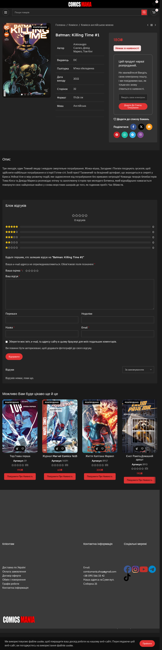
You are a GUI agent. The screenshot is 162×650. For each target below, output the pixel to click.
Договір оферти (11, 575)
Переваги (11, 313)
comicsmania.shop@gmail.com (99, 571)
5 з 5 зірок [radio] (37, 270)
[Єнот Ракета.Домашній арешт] (139, 426)
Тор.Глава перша (20, 456)
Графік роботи (10, 583)
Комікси (73, 24)
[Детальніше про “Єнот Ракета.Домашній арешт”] (137, 448)
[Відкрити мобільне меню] (6, 12)
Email (85, 327)
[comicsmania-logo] (18, 619)
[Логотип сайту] (80, 3)
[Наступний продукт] (155, 25)
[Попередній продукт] (148, 25)
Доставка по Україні (13, 567)
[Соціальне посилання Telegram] (132, 135)
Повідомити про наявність (20, 476)
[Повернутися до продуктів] (151, 25)
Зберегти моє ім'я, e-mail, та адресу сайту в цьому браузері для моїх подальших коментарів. (63, 341)
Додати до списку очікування (133, 106)
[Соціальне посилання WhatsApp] (125, 135)
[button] (5, 60)
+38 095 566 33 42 (93, 575)
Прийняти (147, 643)
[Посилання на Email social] (149, 127)
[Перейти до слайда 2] (25, 94)
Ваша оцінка (14, 270)
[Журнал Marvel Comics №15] (59, 426)
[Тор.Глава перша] (19, 426)
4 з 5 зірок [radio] (34, 270)
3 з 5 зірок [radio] (32, 270)
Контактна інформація (15, 587)
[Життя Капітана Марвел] (99, 426)
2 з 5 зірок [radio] (29, 270)
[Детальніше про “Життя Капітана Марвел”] (97, 448)
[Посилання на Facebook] (133, 127)
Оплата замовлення (14, 571)
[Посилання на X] (141, 127)
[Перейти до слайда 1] (22, 94)
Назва (10, 327)
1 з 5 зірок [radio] (26, 270)
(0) (26, 465)
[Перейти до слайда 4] (31, 94)
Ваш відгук (13, 276)
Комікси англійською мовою (97, 24)
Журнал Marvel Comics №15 (60, 456)
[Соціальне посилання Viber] (140, 135)
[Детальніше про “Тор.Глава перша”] (17, 448)
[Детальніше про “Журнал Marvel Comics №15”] (57, 448)
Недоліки (86, 313)
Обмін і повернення (14, 579)
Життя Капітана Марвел (100, 456)
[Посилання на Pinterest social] (117, 135)
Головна (60, 24)
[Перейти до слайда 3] (28, 94)
